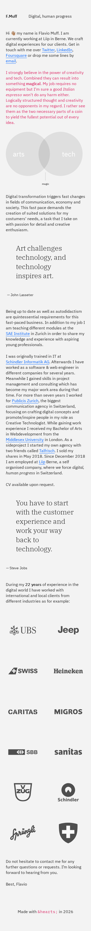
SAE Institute (18, 334)
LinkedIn (64, 50)
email (11, 61)
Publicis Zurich (25, 401)
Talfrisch (47, 451)
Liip (42, 462)
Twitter (48, 50)
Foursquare (16, 56)
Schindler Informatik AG (27, 362)
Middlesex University (25, 440)
